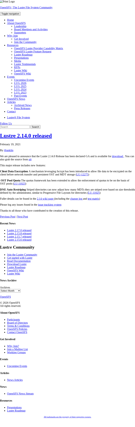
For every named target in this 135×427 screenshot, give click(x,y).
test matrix (93, 198)
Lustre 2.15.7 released (19, 236)
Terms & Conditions (18, 325)
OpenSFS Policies (17, 329)
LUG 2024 (20, 89)
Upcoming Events (24, 79)
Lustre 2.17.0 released (19, 230)
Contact (11, 111)
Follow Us (6, 123)
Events (11, 76)
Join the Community (25, 42)
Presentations (21, 57)
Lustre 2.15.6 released (19, 239)
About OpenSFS (16, 23)
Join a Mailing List (17, 349)
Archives (5, 287)
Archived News (23, 105)
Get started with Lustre (19, 257)
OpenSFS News (16, 98)
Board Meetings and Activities (31, 29)
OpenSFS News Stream (20, 393)
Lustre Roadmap (23, 54)
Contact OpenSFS (17, 332)
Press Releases (22, 108)
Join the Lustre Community (22, 254)
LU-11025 (94, 192)
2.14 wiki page (45, 198)
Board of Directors (17, 322)
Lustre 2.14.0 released (26, 135)
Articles (11, 102)
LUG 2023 (20, 92)
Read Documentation (19, 260)
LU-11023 (19, 183)
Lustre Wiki (20, 70)
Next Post (22, 216)
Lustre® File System (18, 117)
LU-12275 (82, 174)
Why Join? (13, 346)
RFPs (17, 67)
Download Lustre (17, 264)
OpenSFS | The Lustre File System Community (26, 7)
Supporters (20, 32)
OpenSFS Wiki (22, 73)
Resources (12, 45)
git (30, 159)
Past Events (20, 95)
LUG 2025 (20, 86)
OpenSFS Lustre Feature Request (32, 51)
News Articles (15, 379)
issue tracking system (49, 204)
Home (10, 19)
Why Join (12, 35)
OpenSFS (5, 296)
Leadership (20, 26)
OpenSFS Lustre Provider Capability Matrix (38, 48)
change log (76, 198)
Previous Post (7, 216)
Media (17, 60)
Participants (13, 319)
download (117, 156)
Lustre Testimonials (25, 64)
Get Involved (21, 38)
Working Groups (16, 352)
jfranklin (8, 150)
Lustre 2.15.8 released (19, 233)
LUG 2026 (20, 83)
